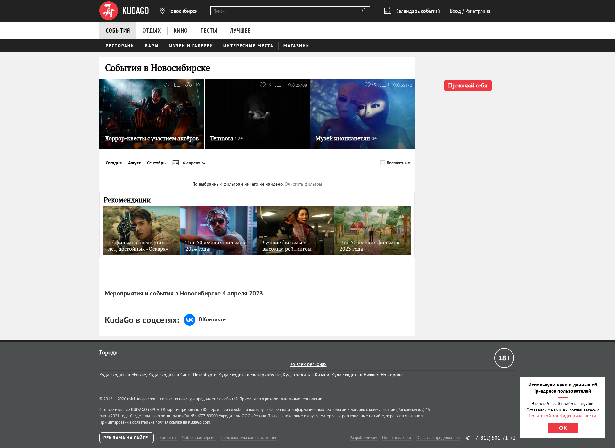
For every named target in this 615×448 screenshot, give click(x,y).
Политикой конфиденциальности (562, 416)
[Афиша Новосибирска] (124, 11)
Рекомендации (127, 199)
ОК (563, 428)
